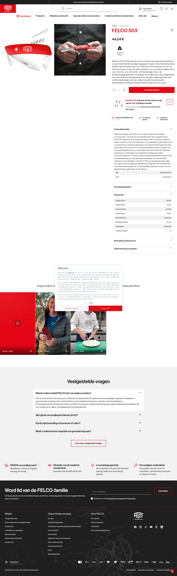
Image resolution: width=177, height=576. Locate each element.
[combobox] (90, 8)
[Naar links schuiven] (48, 2)
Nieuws (154, 16)
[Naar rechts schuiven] (128, 2)
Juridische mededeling (164, 570)
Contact (51, 518)
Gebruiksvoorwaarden (146, 570)
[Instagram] (140, 527)
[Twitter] (156, 527)
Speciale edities (10, 534)
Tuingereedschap (11, 518)
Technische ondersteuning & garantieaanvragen (64, 526)
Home (114, 26)
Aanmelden (163, 491)
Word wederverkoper (55, 542)
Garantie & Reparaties (55, 522)
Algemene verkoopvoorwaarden (59, 538)
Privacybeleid (130, 498)
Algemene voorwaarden (116, 498)
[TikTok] (146, 527)
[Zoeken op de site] (63, 8)
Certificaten (95, 526)
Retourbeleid (52, 534)
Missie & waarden (97, 522)
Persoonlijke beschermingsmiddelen (17, 522)
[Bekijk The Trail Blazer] (169, 102)
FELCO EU (15, 570)
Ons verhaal (95, 518)
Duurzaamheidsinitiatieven (100, 530)
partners (71, 273)
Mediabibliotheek (54, 554)
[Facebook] (135, 527)
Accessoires (9, 542)
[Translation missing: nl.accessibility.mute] (30, 351)
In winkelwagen (151, 90)
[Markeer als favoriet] (172, 30)
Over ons (142, 16)
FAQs (50, 550)
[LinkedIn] (162, 527)
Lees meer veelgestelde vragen (88, 443)
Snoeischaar (9, 526)
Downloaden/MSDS (55, 546)
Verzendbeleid (53, 530)
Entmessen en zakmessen (14, 530)
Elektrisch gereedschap (13, 538)
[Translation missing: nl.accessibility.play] (18, 323)
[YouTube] (151, 527)
